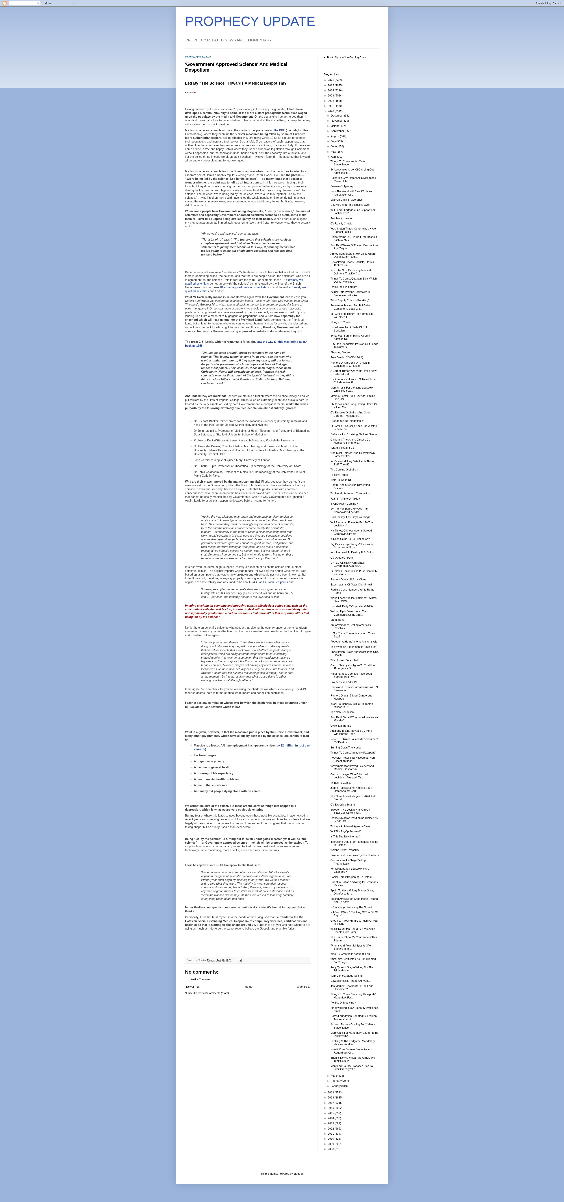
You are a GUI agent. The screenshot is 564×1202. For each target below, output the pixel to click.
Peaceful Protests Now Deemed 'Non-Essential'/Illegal (353, 759)
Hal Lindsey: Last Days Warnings (350, 517)
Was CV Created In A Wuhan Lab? (350, 954)
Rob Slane (191, 92)
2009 (331, 1144)
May (334, 151)
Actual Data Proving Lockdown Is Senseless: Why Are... (350, 294)
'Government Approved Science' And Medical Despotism (352, 768)
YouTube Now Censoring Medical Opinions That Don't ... (350, 272)
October (336, 126)
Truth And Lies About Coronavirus (350, 493)
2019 (331, 1092)
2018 (331, 1097)
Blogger (298, 1173)
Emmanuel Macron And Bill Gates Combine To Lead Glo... (350, 307)
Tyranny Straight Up (342, 447)
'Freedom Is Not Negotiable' (347, 420)
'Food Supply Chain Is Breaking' (349, 300)
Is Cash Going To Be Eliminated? (350, 539)
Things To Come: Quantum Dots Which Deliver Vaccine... (353, 280)
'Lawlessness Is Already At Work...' (350, 980)
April (334, 156)
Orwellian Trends (340, 725)
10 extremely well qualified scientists (243, 287)
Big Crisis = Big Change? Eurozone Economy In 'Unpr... (351, 546)
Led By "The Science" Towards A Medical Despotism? (236, 83)
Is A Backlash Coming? (344, 503)
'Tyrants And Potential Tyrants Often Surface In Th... (351, 947)
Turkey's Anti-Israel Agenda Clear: (350, 826)
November (337, 120)
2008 (331, 1149)
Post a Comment (200, 979)
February (336, 1080)
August (335, 136)
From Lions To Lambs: (343, 287)
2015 (331, 1113)
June (334, 146)
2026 (331, 80)
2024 (331, 90)
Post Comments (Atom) (215, 993)
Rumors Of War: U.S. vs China (348, 579)
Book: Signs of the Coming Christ (347, 57)
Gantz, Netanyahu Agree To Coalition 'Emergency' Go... (352, 667)
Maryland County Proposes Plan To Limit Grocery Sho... (351, 1068)
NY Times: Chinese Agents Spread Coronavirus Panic (351, 532)
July (333, 141)
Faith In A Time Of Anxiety (345, 498)
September (338, 131)
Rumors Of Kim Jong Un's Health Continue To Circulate (350, 364)
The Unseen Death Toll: (344, 660)
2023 (331, 95)
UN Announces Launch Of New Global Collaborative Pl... (353, 381)
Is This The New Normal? (345, 836)
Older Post (303, 986)
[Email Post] (239, 960)
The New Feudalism (342, 712)
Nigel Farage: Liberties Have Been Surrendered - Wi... (351, 675)
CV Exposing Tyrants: (343, 804)
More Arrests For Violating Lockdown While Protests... (352, 389)
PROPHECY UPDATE (250, 21)
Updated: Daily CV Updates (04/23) (351, 606)
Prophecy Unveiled (341, 218)
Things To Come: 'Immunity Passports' (353, 752)
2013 (331, 1123)
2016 (331, 1107)
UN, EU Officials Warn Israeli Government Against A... (347, 564)
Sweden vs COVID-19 (343, 682)
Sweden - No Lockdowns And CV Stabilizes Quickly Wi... (350, 811)
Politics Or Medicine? (343, 1002)
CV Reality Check (341, 223)
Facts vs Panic (339, 474)
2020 (331, 111)
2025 (331, 85)
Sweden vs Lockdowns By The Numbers (354, 855)
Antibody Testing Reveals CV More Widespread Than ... (351, 732)
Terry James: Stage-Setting (346, 975)
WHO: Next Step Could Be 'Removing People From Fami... (352, 931)
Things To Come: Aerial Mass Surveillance (347, 163)
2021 (331, 105)
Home (248, 986)
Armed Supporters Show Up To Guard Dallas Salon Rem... (353, 255)
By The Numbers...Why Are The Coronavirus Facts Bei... (349, 510)
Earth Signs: (337, 619)
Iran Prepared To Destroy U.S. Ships (352, 552)
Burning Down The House (346, 747)
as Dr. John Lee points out (276, 582)
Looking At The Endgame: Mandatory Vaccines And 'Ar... (352, 1043)
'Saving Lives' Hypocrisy (344, 850)
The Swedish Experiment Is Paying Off (353, 646)
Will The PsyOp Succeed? (346, 831)
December (337, 115)
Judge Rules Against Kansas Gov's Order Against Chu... (351, 789)
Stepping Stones (340, 352)
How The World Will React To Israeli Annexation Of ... (351, 193)
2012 (331, 1128)
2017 (331, 1102)
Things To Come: (340, 322)
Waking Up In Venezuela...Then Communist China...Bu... (349, 613)
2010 (331, 1138)
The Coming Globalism (344, 469)
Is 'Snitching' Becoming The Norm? (351, 907)
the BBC (279, 130)
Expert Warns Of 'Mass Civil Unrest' (351, 584)
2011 (331, 1133)
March (335, 1075)
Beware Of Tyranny (341, 186)
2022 (331, 100)
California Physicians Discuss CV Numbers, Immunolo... (350, 441)
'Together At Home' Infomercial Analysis (353, 641)
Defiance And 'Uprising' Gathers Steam (353, 434)
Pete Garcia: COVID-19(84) (346, 357)
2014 (331, 1118)
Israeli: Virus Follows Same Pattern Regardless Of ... (351, 1051)
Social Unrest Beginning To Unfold (351, 877)
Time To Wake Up (341, 480)
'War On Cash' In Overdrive (346, 199)
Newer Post (193, 986)
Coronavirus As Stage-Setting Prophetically (348, 862)
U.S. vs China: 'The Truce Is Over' (350, 204)
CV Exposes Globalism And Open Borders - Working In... (350, 414)
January (336, 1086)
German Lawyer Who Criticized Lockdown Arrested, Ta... (349, 776)
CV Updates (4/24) (341, 557)
